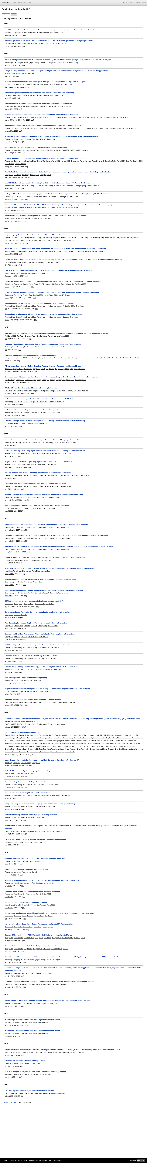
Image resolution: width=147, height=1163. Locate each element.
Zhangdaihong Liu (78, 358)
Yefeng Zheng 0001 (111, 117)
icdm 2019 (8, 864)
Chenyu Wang (19, 139)
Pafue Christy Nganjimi (36, 251)
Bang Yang (38, 117)
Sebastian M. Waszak (12, 743)
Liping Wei (80, 1052)
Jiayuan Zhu (43, 186)
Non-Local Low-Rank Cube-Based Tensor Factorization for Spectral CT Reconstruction (39, 924)
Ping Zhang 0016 (56, 32)
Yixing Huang (40, 262)
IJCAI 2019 (9, 897)
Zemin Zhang (34, 752)
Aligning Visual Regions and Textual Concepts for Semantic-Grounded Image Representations (42, 880)
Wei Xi (49, 175)
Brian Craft (20, 746)
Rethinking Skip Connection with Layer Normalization (26, 782)
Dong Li (43, 175)
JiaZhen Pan (9, 186)
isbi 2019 (8, 951)
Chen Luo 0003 (78, 237)
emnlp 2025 (9, 167)
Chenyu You (44, 150)
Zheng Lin (17, 905)
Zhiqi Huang (9, 582)
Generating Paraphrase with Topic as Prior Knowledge (26, 902)
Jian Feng (8, 763)
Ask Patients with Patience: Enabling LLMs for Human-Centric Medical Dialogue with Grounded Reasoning (47, 216)
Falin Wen (8, 391)
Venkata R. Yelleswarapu (14, 1074)
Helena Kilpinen (137, 738)
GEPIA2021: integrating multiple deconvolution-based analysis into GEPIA (34, 601)
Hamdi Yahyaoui (36, 1093)
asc (6, 65)
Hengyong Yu (19, 497)
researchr (5, 2)
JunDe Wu (25, 186)
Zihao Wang (22, 207)
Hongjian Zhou (30, 161)
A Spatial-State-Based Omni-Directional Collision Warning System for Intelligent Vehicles (39, 303)
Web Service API (35, 1160)
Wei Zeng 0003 (10, 62)
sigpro (7, 705)
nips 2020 (8, 798)
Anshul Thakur (61, 128)
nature (7, 755)
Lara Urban (136, 735)
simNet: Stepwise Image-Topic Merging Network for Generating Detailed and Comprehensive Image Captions (47, 1000)
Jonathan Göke (136, 749)
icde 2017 (8, 1036)
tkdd (6, 153)
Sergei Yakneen (70, 749)
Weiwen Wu (9, 497)
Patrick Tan (132, 741)
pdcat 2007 (9, 1096)
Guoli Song (49, 442)
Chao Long (21, 197)
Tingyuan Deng (32, 43)
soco (6, 552)
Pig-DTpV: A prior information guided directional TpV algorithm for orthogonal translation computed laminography (49, 270)
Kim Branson (86, 251)
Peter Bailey (78, 738)
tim (6, 265)
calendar (21, 3)
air (6, 339)
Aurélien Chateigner (128, 743)
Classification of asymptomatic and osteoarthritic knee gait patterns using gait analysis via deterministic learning (49, 981)
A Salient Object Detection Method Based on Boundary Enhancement (32, 388)
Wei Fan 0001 (75, 150)
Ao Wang (24, 273)
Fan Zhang (58, 738)
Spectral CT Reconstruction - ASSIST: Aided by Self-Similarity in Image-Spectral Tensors (39, 935)
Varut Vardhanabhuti (52, 497)
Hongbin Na (18, 106)
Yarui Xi (29, 197)
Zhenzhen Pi (62, 702)
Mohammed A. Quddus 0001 (64, 306)
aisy (6, 35)
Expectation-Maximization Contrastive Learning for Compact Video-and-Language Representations (44, 440)
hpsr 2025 (8, 76)
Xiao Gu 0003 (138, 161)
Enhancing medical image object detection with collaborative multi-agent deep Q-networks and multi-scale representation (53, 377)
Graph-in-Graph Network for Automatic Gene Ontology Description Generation (35, 483)
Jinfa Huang (29, 117)
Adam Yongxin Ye (35, 1052)
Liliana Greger (10, 738)
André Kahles (73, 735)
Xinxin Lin (46, 197)
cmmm (7, 1066)
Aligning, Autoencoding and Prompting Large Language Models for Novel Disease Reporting (41, 114)
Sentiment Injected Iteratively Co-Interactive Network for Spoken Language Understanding (40, 579)
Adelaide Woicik (52, 486)
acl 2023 (8, 404)
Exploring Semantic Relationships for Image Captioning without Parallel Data (35, 858)
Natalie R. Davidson (26, 735)
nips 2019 (8, 886)
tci (5, 210)
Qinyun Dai (35, 905)
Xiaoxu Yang (47, 1052)
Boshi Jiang (19, 560)
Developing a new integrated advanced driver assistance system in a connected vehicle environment (44, 314)
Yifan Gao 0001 (110, 237)
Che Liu (18, 186)
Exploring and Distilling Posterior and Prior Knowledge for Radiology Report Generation (39, 634)
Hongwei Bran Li (55, 186)
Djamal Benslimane (49, 1093)
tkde (6, 1025)
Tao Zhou (17, 175)
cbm (6, 500)
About (5, 1160)
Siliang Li (19, 738)
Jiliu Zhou (47, 938)
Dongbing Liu (28, 738)
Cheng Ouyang (80, 186)
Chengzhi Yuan (67, 62)
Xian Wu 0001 (19, 117)
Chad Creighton (124, 749)
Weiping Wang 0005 (47, 905)
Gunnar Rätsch (55, 752)
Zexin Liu (8, 43)
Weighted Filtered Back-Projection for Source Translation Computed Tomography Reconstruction (43, 344)
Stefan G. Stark (114, 741)
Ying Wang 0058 (55, 62)
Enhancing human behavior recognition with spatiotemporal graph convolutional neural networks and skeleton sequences (53, 281)
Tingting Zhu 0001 (20, 358)
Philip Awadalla (48, 743)
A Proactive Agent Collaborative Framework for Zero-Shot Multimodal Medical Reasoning (39, 93)
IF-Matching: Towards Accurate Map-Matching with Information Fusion (32, 1020)
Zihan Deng (21, 262)
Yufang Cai (53, 43)
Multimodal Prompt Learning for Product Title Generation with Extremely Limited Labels (39, 399)
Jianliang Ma (34, 175)
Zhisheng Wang (10, 262)
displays (8, 199)
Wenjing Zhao (10, 306)
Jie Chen (8, 347)
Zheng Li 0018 (19, 128)
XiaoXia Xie (31, 691)
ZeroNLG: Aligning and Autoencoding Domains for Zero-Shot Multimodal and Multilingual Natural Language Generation (52, 292)
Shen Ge (41, 442)
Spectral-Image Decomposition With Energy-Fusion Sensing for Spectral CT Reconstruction (41, 667)
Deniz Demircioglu (41, 735)
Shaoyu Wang (73, 207)
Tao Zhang (9, 423)
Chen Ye (80, 749)
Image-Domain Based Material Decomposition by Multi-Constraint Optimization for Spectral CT (42, 760)
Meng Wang (17, 1052)
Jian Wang (50, 749)
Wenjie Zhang (29, 604)
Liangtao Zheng (101, 749)
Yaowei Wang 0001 (51, 295)
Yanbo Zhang (28, 927)
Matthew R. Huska (124, 738)
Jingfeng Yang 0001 (53, 161)
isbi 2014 (8, 1077)
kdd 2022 (8, 489)
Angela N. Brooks (68, 752)
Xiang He (108, 161)
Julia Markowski (37, 741)
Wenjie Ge (42, 347)
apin (6, 87)
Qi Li (14, 43)
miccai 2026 (9, 188)
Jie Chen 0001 (71, 442)
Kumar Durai (18, 1063)
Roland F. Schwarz (11, 752)
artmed (7, 727)
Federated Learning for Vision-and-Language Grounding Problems (31, 815)
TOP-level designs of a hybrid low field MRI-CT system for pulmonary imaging (35, 1071)
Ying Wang (37, 380)
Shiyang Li (100, 161)
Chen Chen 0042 (68, 186)
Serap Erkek (87, 738)
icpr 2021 (8, 845)
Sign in (138, 2)
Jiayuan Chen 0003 (20, 32)
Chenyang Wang (60, 358)
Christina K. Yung (27, 743)
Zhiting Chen (37, 197)
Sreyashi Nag (134, 237)
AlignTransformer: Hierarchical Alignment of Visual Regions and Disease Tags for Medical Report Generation (47, 689)
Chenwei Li (9, 604)
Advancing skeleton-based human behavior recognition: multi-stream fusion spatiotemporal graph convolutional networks (53, 136)
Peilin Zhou (36, 571)
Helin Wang (42, 593)
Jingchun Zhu (113, 749)
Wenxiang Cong (38, 1074)
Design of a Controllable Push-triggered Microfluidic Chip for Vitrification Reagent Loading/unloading (45, 557)
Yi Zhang (66, 949)
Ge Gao (73, 1052)
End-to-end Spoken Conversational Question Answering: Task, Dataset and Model (37, 505)
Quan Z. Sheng (23, 1093)
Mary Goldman (52, 746)
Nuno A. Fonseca (55, 735)
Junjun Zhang (68, 738)
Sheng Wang (42, 626)
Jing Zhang (40, 691)
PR (6, 46)
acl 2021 (8, 617)
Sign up (144, 2)
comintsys (8, 142)
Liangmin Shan (22, 62)
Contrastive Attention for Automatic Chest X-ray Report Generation (31, 656)
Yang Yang (115, 358)
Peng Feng (9, 1063)
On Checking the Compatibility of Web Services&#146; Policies (29, 1090)
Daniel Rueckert (93, 186)
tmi (6, 929)
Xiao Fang (43, 106)
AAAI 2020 (9, 820)
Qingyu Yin (29, 128)
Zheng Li (26, 402)
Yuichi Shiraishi (108, 735)
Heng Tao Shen (43, 1022)
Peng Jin (8, 442)
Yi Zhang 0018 (79, 938)
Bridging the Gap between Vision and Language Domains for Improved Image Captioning (40, 804)
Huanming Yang (98, 743)
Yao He (64, 735)
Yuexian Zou (27, 295)
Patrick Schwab (61, 117)
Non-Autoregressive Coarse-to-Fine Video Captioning (26, 678)
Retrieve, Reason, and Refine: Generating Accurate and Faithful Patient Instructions (38, 472)
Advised (13, 14)
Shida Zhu (38, 743)
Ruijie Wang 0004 (118, 161)
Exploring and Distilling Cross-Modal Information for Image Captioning (32, 891)
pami (6, 120)
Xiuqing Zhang (89, 749)
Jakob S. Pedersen (28, 749)
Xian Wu (31, 358)
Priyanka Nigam (123, 237)
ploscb (7, 1055)
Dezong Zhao (31, 306)
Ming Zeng (88, 237)
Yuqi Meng (65, 1052)
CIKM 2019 (9, 908)
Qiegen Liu (54, 207)
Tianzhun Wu (46, 560)
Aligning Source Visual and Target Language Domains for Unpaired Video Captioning (38, 462)
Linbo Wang (52, 702)
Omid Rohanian (35, 240)
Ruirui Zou (37, 284)
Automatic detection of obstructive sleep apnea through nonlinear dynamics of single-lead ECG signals (45, 82)
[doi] (24, 35)
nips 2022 (8, 445)
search (28, 3)
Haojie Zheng (59, 369)
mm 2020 (8, 809)
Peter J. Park (16, 749)
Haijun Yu (30, 207)
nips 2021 (8, 628)
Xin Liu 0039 (65, 161)
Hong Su (124, 741)
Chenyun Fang (33, 273)
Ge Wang (48, 1074)
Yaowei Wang (34, 412)
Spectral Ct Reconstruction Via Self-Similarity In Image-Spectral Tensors (33, 946)
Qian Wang (38, 927)
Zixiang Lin (21, 538)
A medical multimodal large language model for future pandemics (30, 355)
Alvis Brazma (44, 752)
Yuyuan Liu (29, 218)
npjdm (7, 109)
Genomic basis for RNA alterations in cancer (22, 732)
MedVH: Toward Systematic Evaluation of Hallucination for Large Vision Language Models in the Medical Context (49, 30)
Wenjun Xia (9, 938)
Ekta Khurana (63, 746)
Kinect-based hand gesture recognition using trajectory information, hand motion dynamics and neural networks (49, 913)
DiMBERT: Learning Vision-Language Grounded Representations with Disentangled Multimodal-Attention (46, 451)
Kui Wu (89, 743)
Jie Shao (15, 1022)
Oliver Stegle (24, 752)
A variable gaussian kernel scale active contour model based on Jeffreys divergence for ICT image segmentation (49, 41)
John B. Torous (65, 106)
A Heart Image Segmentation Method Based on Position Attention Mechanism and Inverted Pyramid (44, 366)
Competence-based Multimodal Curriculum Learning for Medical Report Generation (37, 612)
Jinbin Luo (8, 369)
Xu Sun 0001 (85, 150)
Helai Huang (80, 306)
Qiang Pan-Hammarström (66, 741)
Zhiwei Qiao (15, 273)
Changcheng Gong (37, 669)
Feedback (57, 1160)
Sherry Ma (54, 150)
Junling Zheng (60, 284)
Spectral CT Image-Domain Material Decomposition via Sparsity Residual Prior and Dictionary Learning (45, 421)
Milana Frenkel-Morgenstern (35, 746)
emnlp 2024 (9, 243)
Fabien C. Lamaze (76, 746)
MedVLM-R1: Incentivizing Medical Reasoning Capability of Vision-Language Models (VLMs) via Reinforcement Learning (52, 183)
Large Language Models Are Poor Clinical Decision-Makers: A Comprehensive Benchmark (40, 235)
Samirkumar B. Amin (112, 743)
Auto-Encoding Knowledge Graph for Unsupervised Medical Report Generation (36, 623)
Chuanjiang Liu (32, 347)
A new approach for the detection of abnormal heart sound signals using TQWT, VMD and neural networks (46, 524)
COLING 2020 (10, 776)
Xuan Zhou (24, 240)
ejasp (7, 287)
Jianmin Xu (9, 284)
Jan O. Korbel (10, 741)
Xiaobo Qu (37, 1063)
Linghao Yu (63, 391)
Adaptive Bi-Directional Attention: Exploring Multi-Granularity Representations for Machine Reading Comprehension (50, 568)
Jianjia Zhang (39, 497)
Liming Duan (73, 197)
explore (14, 3)
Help (25, 1160)
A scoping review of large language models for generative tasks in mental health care (38, 103)
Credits (19, 1160)
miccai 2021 (9, 694)
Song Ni (38, 207)
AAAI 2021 (9, 596)
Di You (7, 691)
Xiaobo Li (94, 746)
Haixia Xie (45, 207)
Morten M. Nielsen (122, 746)
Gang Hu (8, 1022)
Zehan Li (26, 106)
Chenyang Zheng (48, 380)
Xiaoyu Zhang (33, 806)
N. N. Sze (49, 306)
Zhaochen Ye (40, 604)
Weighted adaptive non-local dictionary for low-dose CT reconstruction (33, 699)
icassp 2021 (9, 574)
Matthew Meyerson (62, 743)
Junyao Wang (22, 43)
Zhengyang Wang (77, 161)
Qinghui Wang (34, 62)
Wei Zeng (8, 831)
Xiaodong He (40, 883)
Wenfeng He (29, 73)
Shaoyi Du (77, 62)
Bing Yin (95, 128)
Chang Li (86, 746)
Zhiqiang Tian (30, 139)
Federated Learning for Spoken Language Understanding (27, 771)
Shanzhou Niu (29, 938)
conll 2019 (8, 875)
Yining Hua (9, 106)
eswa (7, 320)
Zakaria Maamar (11, 1093)
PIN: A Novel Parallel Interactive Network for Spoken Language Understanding (35, 839)
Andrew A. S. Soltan (61, 251)
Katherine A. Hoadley (100, 738)
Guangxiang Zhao (33, 150)
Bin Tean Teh (41, 749)
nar (6, 607)
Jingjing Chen (10, 73)
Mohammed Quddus (61, 317)
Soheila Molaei (21, 251)
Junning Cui (58, 262)
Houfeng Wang (41, 1003)
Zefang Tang (18, 604)
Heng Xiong (59, 749)
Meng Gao (17, 861)
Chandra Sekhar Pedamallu (86, 741)
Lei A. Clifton (72, 117)
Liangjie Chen (10, 84)
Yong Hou (112, 738)
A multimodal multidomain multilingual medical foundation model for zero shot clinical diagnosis (43, 125)
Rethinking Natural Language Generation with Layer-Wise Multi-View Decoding (36, 147)
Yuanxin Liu (26, 872)
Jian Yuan (20, 336)
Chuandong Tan (10, 197)
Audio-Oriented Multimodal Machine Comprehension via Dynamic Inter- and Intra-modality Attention (44, 590)
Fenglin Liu (32, 32)
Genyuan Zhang (11, 207)
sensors (8, 372)
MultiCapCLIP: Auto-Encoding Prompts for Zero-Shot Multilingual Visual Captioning (38, 410)
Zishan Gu (8, 32)
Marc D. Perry (39, 738)
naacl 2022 (9, 511)
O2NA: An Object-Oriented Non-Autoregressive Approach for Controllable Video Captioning (40, 645)
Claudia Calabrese (11, 735)
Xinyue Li (102, 746)
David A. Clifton (53, 106)
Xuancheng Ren (19, 150)
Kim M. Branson (49, 117)
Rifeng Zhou (43, 43)
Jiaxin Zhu (27, 560)
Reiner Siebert (102, 741)
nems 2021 (9, 563)
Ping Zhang (45, 658)
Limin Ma (16, 984)
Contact (11, 1160)
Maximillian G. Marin (23, 741)
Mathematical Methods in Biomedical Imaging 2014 (25, 1060)
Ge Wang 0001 (67, 938)
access (7, 765)
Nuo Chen (18, 508)
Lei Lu (68, 358)
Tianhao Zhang (27, 861)
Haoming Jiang (98, 237)
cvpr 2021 (8, 639)
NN (6, 976)
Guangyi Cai (9, 560)
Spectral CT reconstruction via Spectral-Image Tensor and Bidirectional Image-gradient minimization (44, 494)
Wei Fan (42, 806)
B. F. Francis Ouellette (78, 743)
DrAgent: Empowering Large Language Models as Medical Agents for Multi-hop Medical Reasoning (44, 158)
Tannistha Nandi (50, 741)
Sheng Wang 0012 (65, 486)
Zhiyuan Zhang (31, 785)
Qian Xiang (49, 738)
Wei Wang (25, 175)
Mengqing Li (17, 831)
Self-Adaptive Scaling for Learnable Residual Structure (26, 869)
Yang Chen (54, 391)
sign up (13, 1102)
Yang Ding (8, 1052)
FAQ (50, 1160)
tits (6, 309)
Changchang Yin (43, 32)
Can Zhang (37, 680)
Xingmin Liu (110, 746)
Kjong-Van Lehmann (86, 735)
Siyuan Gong (20, 306)
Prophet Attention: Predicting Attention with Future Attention (29, 793)
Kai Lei (34, 872)
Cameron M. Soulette (123, 735)
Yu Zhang (64, 984)
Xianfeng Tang (90, 161)
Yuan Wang (32, 1022)
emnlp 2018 (9, 1006)
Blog (45, 1160)
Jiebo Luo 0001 (97, 117)
